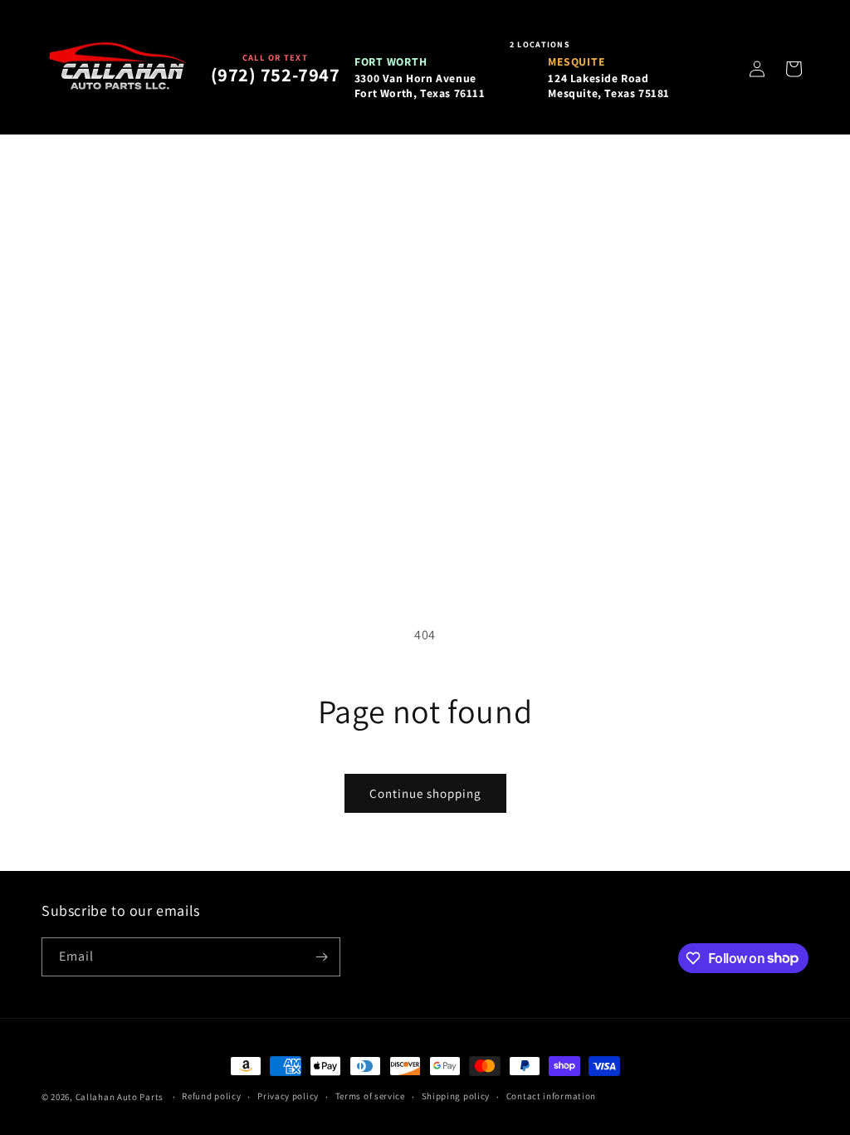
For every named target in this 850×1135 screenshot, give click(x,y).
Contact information (551, 1096)
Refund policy (211, 1096)
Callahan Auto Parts (120, 1097)
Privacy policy (288, 1096)
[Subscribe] (321, 956)
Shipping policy (456, 1096)
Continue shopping (425, 793)
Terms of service (370, 1096)
